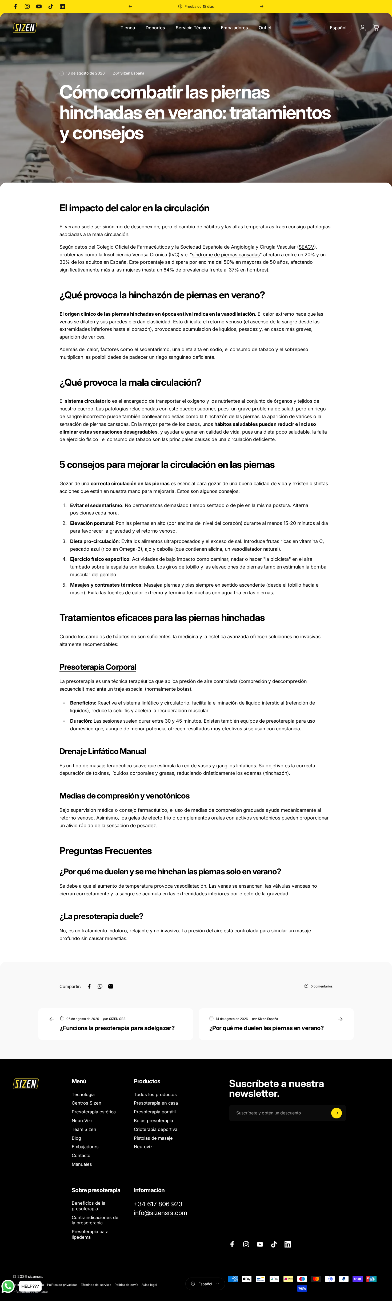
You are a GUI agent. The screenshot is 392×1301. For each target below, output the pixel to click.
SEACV (306, 247)
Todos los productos (155, 1094)
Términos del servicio (96, 1285)
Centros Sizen (86, 1103)
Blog (76, 1138)
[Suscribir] (336, 1113)
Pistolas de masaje (153, 1138)
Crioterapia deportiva (155, 1129)
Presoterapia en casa (156, 1103)
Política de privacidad (62, 1285)
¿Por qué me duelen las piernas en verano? (266, 1027)
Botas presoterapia (153, 1120)
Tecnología (83, 1094)
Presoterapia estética (94, 1111)
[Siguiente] (261, 6)
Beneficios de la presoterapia (88, 1205)
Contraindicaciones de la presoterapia (95, 1220)
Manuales (82, 1164)
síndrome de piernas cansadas (226, 254)
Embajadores (85, 1146)
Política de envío (126, 1285)
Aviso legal (149, 1285)
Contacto (81, 1155)
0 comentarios (322, 986)
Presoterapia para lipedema (90, 1234)
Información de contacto (30, 1292)
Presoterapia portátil (155, 1111)
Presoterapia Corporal (97, 667)
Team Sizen (84, 1129)
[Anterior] (130, 6)
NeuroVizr (82, 1120)
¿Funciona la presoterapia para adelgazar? (117, 1027)
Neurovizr (144, 1146)
